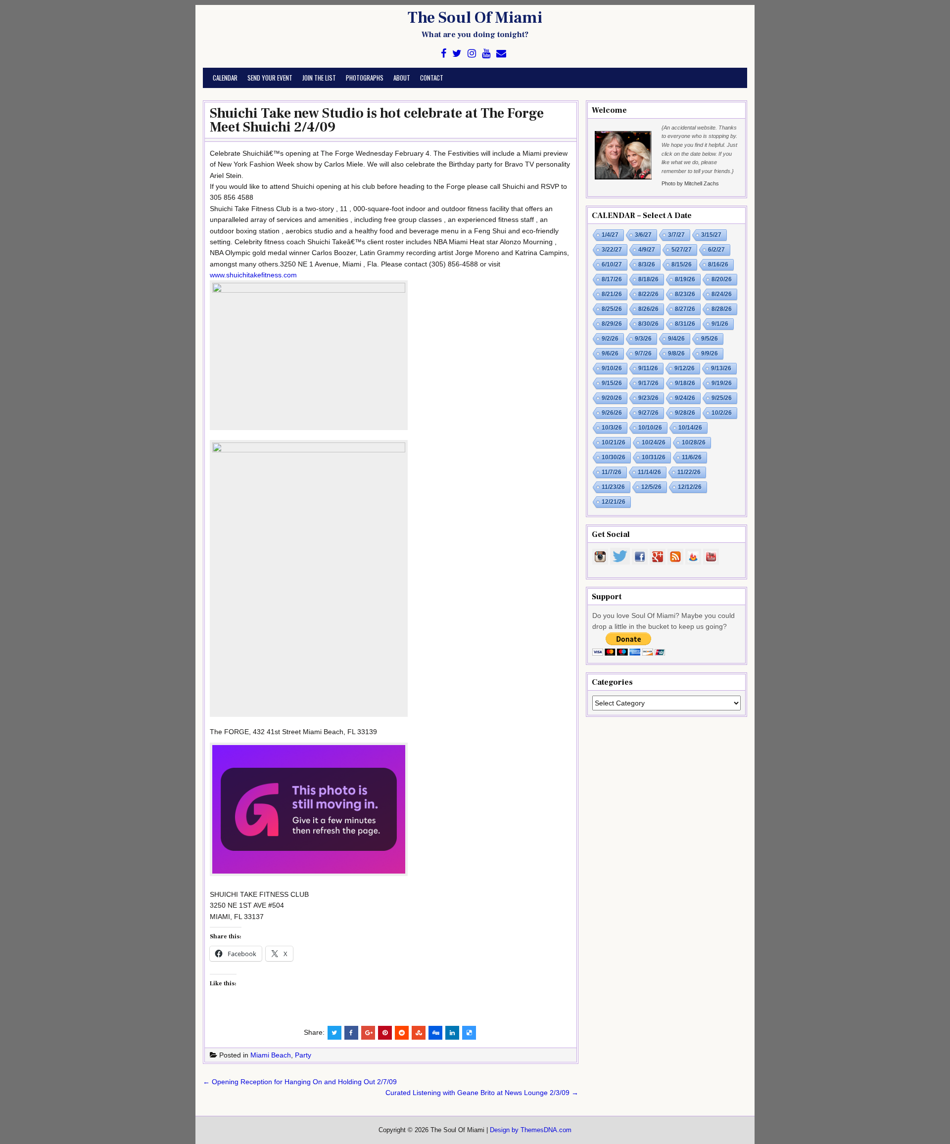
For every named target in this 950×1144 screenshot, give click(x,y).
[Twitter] (457, 53)
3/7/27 (676, 234)
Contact (431, 78)
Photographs (364, 78)
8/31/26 (685, 323)
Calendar (225, 78)
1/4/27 (610, 234)
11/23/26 (613, 487)
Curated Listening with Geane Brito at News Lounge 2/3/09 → (481, 1093)
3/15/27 (711, 234)
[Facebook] (443, 53)
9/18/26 (685, 383)
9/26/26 (612, 412)
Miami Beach (270, 1055)
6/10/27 (612, 264)
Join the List (319, 78)
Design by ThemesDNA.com (530, 1130)
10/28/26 (694, 442)
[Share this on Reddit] (402, 1033)
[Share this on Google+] (368, 1033)
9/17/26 (648, 383)
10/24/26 (653, 442)
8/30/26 (648, 323)
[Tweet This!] (334, 1033)
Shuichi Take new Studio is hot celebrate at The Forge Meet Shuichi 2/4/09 (377, 120)
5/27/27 (681, 249)
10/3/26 (612, 427)
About (401, 78)
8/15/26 (681, 264)
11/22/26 (689, 472)
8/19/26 (685, 279)
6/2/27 (716, 249)
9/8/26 (676, 353)
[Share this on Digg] (435, 1033)
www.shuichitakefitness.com (253, 275)
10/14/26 (690, 427)
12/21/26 (613, 501)
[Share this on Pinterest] (385, 1033)
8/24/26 (722, 294)
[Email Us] (501, 53)
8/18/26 (648, 279)
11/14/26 (649, 472)
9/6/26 (610, 353)
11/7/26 (611, 472)
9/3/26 (643, 338)
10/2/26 (722, 412)
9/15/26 (612, 383)
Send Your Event (269, 78)
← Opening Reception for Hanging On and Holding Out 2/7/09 (300, 1082)
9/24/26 (685, 398)
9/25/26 (722, 398)
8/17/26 (612, 279)
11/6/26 (692, 457)
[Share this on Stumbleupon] (419, 1033)
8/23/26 (685, 294)
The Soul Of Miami (475, 18)
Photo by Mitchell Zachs (690, 183)
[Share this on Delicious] (469, 1033)
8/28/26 (722, 309)
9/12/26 (684, 368)
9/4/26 (676, 338)
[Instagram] (472, 53)
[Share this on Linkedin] (452, 1033)
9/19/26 (722, 383)
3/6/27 (643, 234)
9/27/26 (648, 412)
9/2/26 (610, 338)
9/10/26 (612, 368)
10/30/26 (613, 457)
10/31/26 (653, 457)
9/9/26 (709, 353)
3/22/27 (612, 249)
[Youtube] (486, 53)
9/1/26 (720, 323)
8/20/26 (722, 279)
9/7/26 (643, 353)
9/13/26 (721, 368)
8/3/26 (646, 264)
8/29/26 (612, 323)
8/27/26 (685, 309)
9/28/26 (685, 412)
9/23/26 (648, 398)
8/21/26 (612, 294)
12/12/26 (690, 487)
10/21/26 (613, 442)
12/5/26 (651, 487)
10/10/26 (650, 427)
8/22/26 (648, 294)
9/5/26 (709, 338)
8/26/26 (648, 309)
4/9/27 (646, 249)
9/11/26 (648, 368)
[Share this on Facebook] (351, 1033)
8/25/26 (612, 309)
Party (303, 1055)
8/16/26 (718, 264)
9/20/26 (612, 398)
